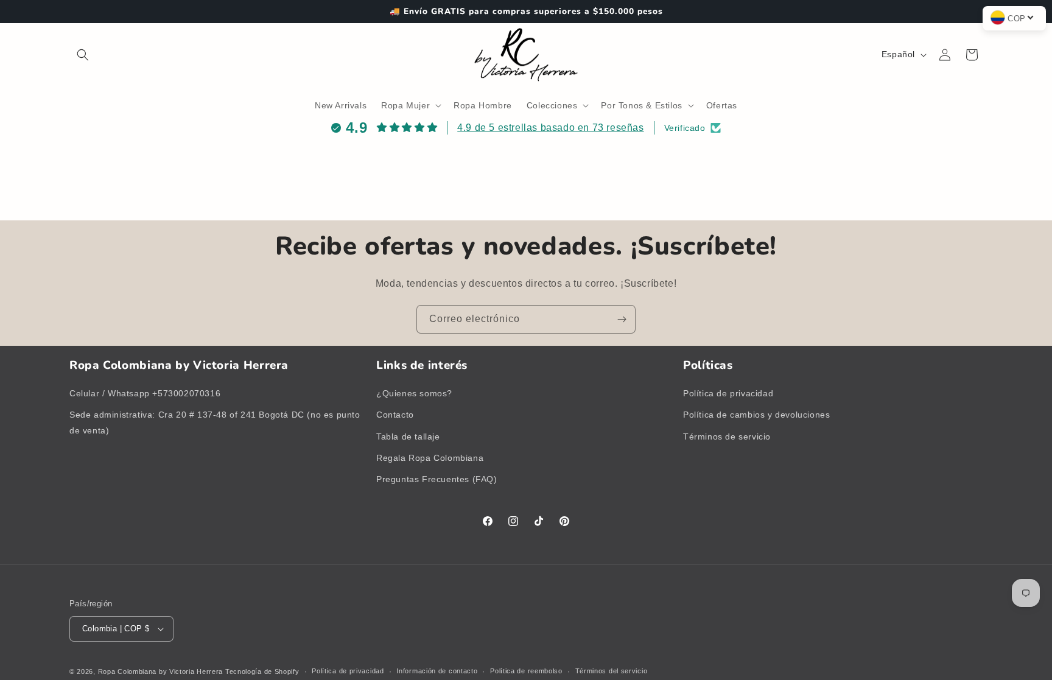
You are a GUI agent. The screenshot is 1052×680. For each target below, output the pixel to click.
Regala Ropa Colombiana (429, 458)
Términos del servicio (611, 671)
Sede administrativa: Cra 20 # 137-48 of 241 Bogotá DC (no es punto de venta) (214, 422)
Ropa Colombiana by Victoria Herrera (160, 671)
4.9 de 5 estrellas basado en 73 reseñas (550, 127)
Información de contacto (436, 671)
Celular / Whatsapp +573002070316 (144, 393)
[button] (82, 54)
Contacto (395, 414)
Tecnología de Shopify (262, 671)
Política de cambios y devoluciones (756, 414)
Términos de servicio (727, 436)
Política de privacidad (728, 393)
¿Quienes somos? (414, 393)
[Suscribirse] (621, 319)
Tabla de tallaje (408, 436)
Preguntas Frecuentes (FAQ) (436, 479)
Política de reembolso (526, 671)
